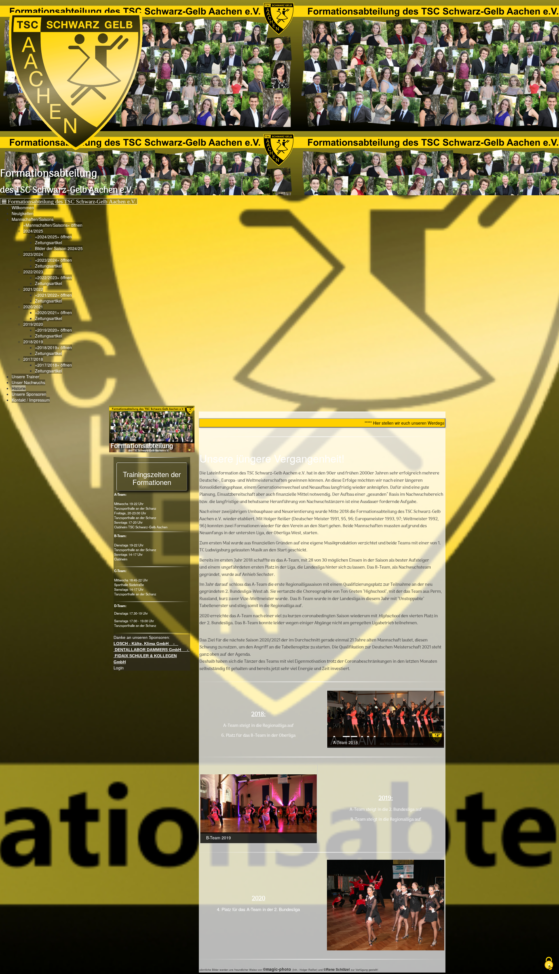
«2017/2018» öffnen (53, 365)
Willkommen (23, 207)
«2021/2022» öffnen (53, 295)
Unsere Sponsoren (29, 394)
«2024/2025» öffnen (53, 237)
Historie (19, 388)
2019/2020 (33, 324)
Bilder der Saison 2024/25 (59, 248)
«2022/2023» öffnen (53, 277)
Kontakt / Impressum (31, 400)
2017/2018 (33, 359)
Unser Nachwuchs (28, 382)
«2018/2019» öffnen (53, 347)
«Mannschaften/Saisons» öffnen (52, 225)
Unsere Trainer (25, 376)
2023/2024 (33, 254)
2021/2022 (33, 289)
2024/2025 (33, 231)
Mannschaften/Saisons (33, 219)
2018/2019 (33, 341)
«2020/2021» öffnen (53, 312)
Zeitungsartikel (48, 242)
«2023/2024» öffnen (53, 260)
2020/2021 (33, 307)
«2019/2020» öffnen (53, 330)
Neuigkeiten (22, 213)
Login (119, 668)
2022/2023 (33, 272)
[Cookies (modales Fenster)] (549, 964)
